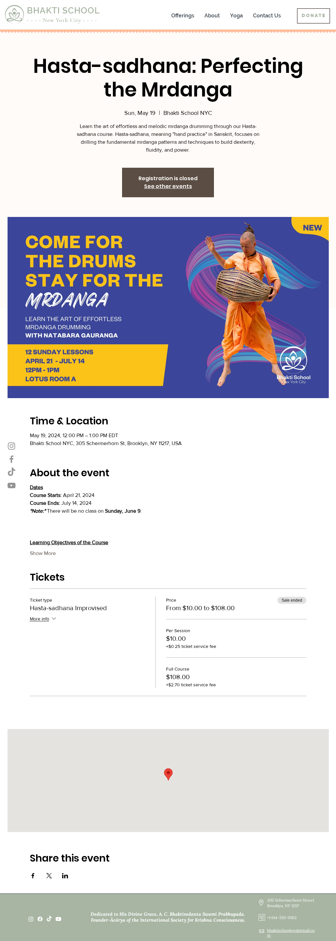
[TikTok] (49, 919)
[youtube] (58, 919)
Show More (43, 553)
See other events (168, 186)
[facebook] (40, 919)
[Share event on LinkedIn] (65, 875)
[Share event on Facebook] (33, 875)
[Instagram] (11, 446)
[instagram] (31, 919)
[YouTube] (11, 485)
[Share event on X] (49, 875)
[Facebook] (11, 459)
